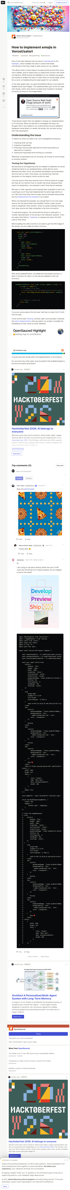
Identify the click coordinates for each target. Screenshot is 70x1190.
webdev (15, 55)
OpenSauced (38, 36)
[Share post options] (3, 107)
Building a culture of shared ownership (21, 1069)
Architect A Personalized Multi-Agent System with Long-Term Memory (34, 997)
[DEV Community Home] (3, 2)
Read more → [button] (18, 1017)
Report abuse (45, 956)
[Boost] (4, 101)
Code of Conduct (33, 956)
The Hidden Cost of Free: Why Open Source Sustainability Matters (31, 1055)
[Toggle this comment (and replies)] (13, 488)
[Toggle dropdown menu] (63, 369)
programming (34, 55)
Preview (29, 478)
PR (59, 312)
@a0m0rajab (29, 489)
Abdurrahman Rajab (23, 36)
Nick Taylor (25, 486)
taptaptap (20, 560)
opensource (45, 55)
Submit (19, 478)
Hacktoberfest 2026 (47, 1147)
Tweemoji (33, 217)
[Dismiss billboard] (67, 1160)
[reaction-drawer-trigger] (3, 80)
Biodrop (30, 319)
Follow (38, 1034)
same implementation (23, 321)
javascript (24, 55)
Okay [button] (5, 1186)
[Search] (8, 2)
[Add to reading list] (4, 94)
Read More (16, 454)
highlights (15, 64)
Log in (50, 2)
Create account (61, 2)
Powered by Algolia (37, 2)
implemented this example (28, 197)
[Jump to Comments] (4, 87)
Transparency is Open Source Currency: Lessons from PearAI (29, 1062)
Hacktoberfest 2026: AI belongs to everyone (32, 1141)
